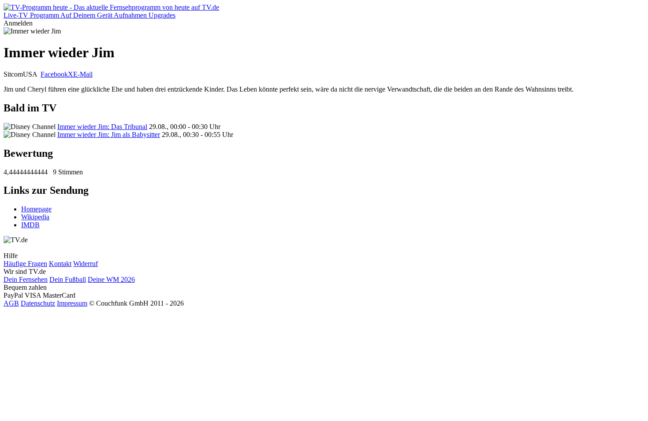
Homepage (36, 209)
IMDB (30, 225)
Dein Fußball (67, 279)
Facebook (54, 74)
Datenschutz (38, 303)
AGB (11, 303)
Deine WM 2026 (111, 279)
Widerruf (85, 263)
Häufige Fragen (25, 263)
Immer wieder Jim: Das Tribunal (102, 126)
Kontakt (60, 263)
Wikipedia (35, 217)
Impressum (72, 303)
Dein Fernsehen (26, 279)
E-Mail (83, 74)
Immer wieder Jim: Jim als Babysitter (108, 134)
